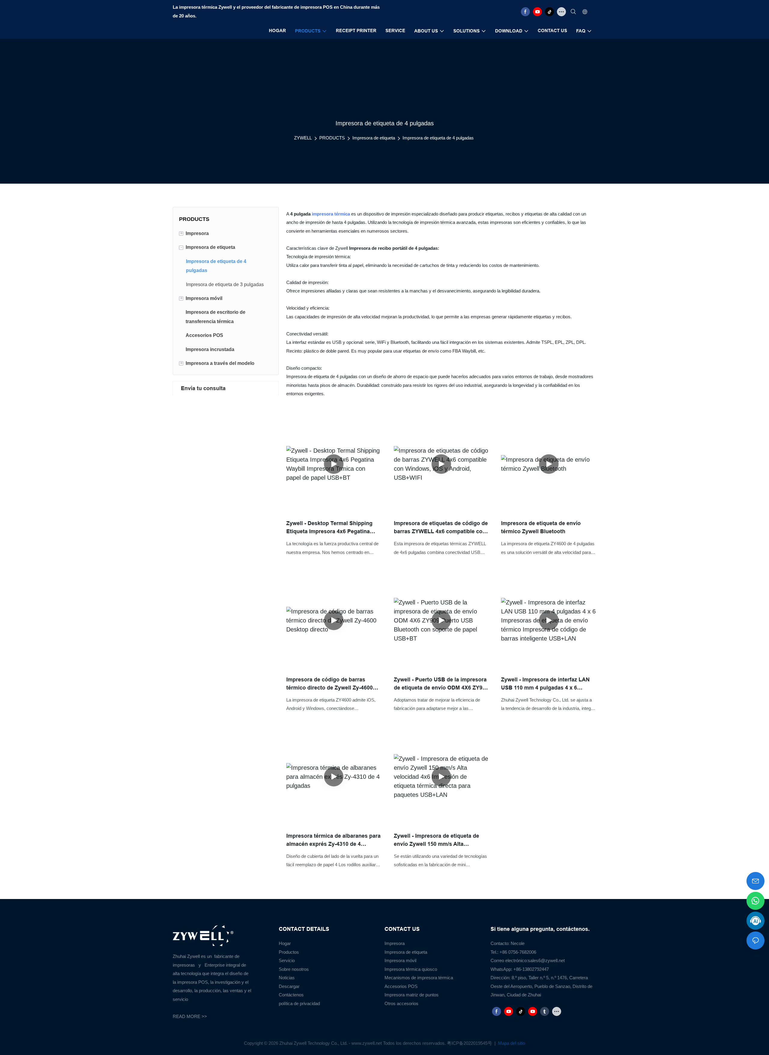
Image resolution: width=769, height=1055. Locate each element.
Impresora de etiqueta (373, 137)
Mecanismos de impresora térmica (418, 977)
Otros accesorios (401, 1003)
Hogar (285, 943)
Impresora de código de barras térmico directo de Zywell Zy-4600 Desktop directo (329, 684)
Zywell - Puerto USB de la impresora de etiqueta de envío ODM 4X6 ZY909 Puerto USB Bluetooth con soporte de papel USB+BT (441, 684)
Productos (289, 952)
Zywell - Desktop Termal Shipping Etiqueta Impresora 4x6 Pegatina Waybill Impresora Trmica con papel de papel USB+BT (332, 528)
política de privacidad (299, 1003)
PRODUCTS (332, 137)
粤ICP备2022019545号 (470, 1043)
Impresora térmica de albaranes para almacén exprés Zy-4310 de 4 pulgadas (333, 840)
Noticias (287, 977)
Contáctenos (291, 994)
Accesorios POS (401, 986)
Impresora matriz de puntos (411, 994)
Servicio (287, 960)
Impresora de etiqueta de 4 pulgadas (438, 137)
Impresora (394, 943)
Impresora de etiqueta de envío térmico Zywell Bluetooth (541, 527)
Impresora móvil (400, 960)
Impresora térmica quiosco (410, 969)
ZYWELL (303, 137)
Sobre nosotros (294, 969)
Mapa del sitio (511, 1043)
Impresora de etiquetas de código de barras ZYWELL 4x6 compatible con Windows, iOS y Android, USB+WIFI (441, 528)
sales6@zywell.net (546, 960)
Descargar (289, 986)
